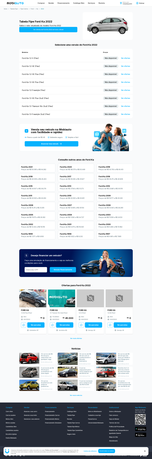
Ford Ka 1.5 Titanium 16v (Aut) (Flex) (37, 106)
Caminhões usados (12, 430)
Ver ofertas (125, 58)
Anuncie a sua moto (30, 415)
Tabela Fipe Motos (73, 426)
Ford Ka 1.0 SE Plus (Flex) (33, 74)
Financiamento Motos (52, 419)
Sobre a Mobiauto (115, 411)
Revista (102, 3)
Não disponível (111, 58)
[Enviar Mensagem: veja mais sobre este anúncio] (23, 325)
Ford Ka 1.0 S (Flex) (30, 58)
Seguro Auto (71, 434)
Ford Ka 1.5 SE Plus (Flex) (33, 82)
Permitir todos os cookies (106, 451)
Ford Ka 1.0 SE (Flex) (31, 66)
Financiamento (64, 3)
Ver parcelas (36, 325)
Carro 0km (9, 411)
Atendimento (113, 441)
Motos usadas (10, 423)
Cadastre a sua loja (94, 415)
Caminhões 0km (11, 426)
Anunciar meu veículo (49, 144)
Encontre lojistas (11, 434)
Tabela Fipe (71, 415)
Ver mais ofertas (76, 338)
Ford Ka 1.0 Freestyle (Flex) (33, 90)
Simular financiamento (63, 270)
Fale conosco (113, 415)
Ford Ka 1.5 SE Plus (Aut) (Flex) (35, 98)
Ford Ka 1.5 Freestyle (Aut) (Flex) (36, 114)
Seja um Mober (114, 419)
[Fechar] (144, 451)
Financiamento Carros (52, 415)
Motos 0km (9, 419)
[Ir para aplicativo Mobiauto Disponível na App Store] (140, 435)
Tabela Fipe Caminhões (75, 430)
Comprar (41, 3)
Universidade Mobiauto (96, 423)
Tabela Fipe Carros (73, 423)
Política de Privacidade (116, 426)
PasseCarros (92, 419)
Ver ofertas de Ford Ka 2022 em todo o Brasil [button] (48, 29)
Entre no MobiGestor (95, 411)
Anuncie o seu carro (30, 411)
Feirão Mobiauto (11, 438)
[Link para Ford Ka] (32, 298)
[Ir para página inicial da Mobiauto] (15, 3)
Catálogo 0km (78, 3)
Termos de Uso (114, 423)
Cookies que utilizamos (90, 451)
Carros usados (11, 415)
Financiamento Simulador (53, 423)
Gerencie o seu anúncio (32, 419)
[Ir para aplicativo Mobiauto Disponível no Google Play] (140, 429)
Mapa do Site (113, 437)
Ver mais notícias (76, 395)
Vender (51, 3)
